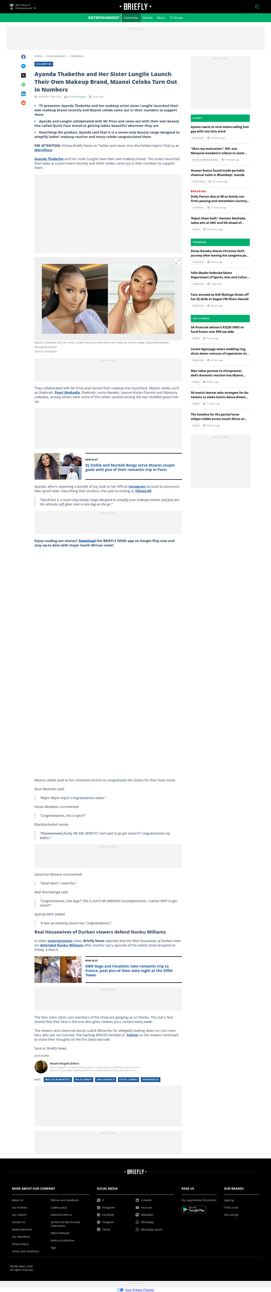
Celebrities (131, 18)
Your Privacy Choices (139, 1290)
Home (38, 56)
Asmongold (150, 1079)
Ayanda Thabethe (49, 159)
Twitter (132, 1035)
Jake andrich (106, 1079)
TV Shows (176, 18)
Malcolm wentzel (57, 1079)
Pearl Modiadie (67, 392)
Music (161, 18)
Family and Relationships (205, 159)
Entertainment (103, 17)
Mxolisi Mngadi (78, 96)
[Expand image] (177, 261)
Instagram (137, 486)
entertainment (60, 941)
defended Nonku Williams (62, 945)
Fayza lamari (128, 1079)
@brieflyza (43, 150)
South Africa (199, 181)
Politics (196, 229)
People (196, 338)
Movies (148, 18)
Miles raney (83, 1079)
